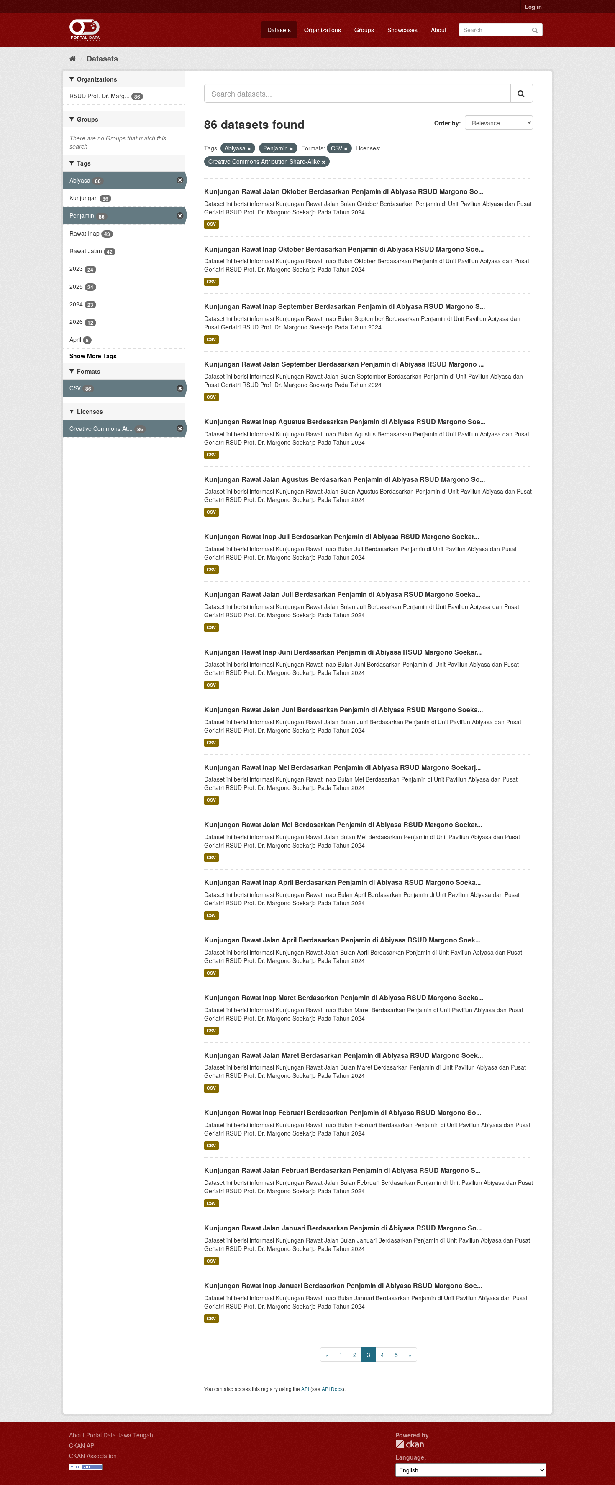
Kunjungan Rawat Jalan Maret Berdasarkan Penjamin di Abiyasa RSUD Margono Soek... (343, 1055)
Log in (533, 6)
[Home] (72, 58)
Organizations (322, 29)
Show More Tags (93, 356)
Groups (364, 29)
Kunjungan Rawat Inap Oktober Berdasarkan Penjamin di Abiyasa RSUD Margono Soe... (344, 249)
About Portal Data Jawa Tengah (111, 1435)
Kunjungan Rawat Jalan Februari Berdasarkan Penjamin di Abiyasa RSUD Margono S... (342, 1170)
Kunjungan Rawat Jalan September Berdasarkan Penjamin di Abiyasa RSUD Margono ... (344, 364)
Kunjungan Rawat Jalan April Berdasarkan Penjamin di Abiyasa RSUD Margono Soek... (342, 940)
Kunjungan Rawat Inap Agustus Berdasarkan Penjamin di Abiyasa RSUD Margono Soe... (344, 421)
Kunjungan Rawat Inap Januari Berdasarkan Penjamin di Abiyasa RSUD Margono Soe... (343, 1285)
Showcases (402, 29)
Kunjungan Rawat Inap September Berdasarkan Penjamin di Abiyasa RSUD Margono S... (344, 306)
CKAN (409, 1444)
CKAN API (82, 1445)
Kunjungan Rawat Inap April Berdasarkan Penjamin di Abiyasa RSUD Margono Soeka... (342, 882)
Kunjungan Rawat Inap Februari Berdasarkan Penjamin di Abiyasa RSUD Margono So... (342, 1112)
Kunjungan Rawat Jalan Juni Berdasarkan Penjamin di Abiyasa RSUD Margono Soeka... (343, 709)
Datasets (279, 29)
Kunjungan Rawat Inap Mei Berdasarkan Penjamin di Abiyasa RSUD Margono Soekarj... (342, 767)
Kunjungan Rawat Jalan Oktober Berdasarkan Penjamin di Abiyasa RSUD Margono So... (343, 191)
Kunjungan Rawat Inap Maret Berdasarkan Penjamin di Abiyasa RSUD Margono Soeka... (343, 997)
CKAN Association (93, 1456)
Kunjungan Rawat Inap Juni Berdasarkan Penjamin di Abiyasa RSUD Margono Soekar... (343, 652)
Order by (446, 123)
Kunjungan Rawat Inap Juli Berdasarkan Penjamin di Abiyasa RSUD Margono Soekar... (341, 536)
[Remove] (249, 148)
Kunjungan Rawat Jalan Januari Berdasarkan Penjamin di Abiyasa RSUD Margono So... (343, 1228)
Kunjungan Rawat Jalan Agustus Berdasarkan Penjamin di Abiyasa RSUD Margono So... (344, 479)
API (305, 1388)
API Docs (332, 1388)
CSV (211, 224)
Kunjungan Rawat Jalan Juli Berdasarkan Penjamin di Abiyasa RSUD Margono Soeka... (342, 594)
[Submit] (534, 29)
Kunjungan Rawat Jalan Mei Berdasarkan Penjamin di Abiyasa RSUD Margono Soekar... (343, 824)
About (438, 29)
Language (409, 1457)
